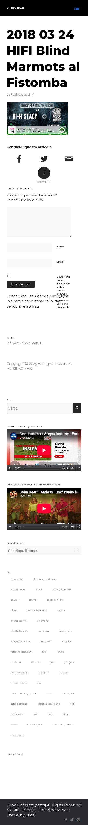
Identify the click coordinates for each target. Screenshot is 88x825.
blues (14, 610)
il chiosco (16, 662)
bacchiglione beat (61, 589)
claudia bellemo (19, 631)
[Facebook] (66, 820)
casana (61, 610)
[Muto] (72, 468)
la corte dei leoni (19, 672)
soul (50, 714)
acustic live (17, 579)
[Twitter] (72, 820)
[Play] (9, 468)
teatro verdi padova (62, 724)
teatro (14, 724)
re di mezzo (17, 714)
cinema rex (43, 621)
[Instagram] (78, 820)
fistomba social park (21, 652)
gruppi (60, 652)
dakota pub (65, 631)
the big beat (17, 735)
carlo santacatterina (37, 610)
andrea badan (18, 589)
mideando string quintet (24, 693)
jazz (52, 662)
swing (66, 714)
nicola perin (69, 693)
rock (36, 714)
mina (50, 693)
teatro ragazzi (34, 724)
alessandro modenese (44, 579)
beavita (32, 600)
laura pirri (64, 672)
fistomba (66, 641)
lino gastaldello (19, 683)
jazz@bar (69, 662)
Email (60, 261)
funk (44, 652)
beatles (14, 600)
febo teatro (46, 641)
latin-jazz (43, 672)
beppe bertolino (55, 600)
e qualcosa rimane (20, 641)
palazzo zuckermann (48, 704)
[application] (44, 450)
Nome (61, 246)
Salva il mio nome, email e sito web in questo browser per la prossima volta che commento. (64, 292)
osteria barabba (19, 704)
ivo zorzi (35, 662)
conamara (43, 631)
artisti (39, 589)
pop (72, 704)
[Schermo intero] (78, 468)
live (39, 683)
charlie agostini (19, 621)
